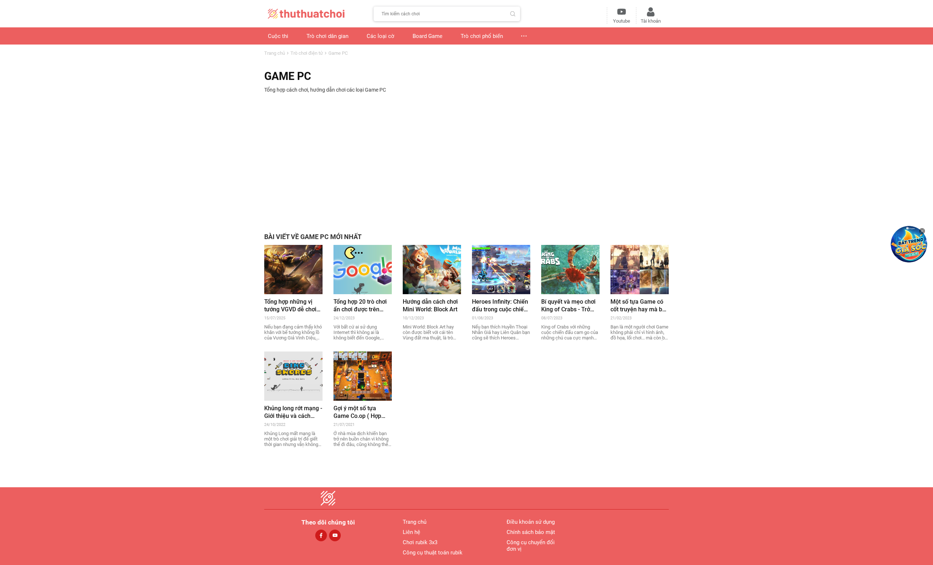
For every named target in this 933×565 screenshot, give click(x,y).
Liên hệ (411, 532)
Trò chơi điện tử (306, 53)
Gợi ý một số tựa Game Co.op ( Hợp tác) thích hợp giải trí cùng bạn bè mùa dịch (362, 412)
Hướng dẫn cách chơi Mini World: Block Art (430, 305)
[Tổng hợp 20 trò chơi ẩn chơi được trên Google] (362, 269)
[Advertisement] (466, 158)
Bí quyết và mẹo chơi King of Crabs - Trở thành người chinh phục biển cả (568, 305)
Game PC (338, 53)
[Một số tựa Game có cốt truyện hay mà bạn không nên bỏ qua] (639, 269)
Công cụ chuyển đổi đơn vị (531, 545)
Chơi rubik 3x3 (420, 542)
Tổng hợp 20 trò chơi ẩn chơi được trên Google (360, 305)
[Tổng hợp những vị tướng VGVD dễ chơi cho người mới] (293, 269)
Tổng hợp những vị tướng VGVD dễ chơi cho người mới (290, 305)
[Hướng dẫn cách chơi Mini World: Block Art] (432, 269)
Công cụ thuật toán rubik (432, 552)
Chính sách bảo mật (531, 532)
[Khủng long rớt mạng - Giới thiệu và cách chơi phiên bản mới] (293, 375)
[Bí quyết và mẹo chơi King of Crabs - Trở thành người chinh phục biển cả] (570, 269)
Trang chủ (274, 53)
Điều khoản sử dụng (531, 522)
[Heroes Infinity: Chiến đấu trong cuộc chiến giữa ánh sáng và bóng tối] (501, 269)
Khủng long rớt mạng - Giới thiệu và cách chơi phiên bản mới (293, 412)
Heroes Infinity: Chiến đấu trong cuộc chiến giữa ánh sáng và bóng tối (500, 305)
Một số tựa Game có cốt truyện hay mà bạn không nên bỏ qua (639, 305)
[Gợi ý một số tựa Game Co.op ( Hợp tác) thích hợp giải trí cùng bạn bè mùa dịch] (362, 375)
